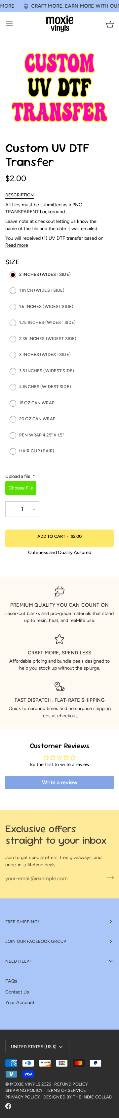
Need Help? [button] (18, 961)
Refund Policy (71, 1084)
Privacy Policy (22, 1096)
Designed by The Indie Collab (77, 1096)
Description (19, 194)
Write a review (59, 782)
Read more (16, 245)
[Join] (108, 877)
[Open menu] (15, 24)
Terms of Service (66, 1090)
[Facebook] (8, 1106)
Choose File (21, 488)
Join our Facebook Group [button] (35, 941)
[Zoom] (17, 118)
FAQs (11, 981)
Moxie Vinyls (25, 1084)
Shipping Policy (24, 1090)
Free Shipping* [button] (22, 921)
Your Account (19, 1002)
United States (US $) (34, 1046)
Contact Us (17, 992)
